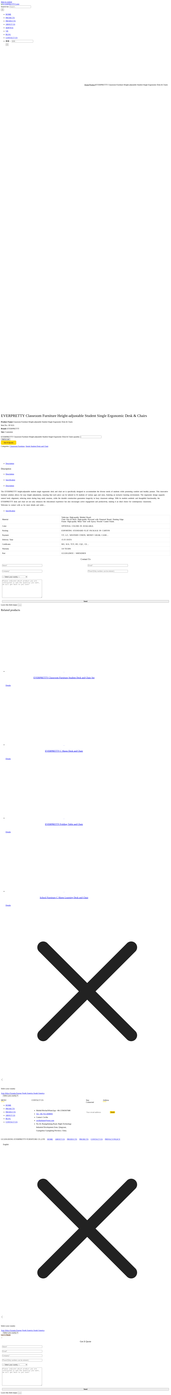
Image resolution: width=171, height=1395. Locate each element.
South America (39, 1093)
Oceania (13, 1093)
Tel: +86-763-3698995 (44, 1114)
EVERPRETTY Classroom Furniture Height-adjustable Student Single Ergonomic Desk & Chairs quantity (40, 437)
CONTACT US (97, 1139)
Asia (3, 1093)
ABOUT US (60, 1139)
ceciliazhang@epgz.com (45, 1120)
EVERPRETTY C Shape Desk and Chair (64, 751)
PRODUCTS (72, 1139)
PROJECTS (83, 1139)
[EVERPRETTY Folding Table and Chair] (64, 790)
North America (28, 1093)
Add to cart (5, 439)
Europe (19, 1093)
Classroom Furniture (17, 446)
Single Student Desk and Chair (37, 446)
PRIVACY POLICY (112, 1139)
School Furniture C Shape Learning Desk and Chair (64, 897)
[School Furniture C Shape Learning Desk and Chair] (64, 863)
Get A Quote (8, 443)
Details (8, 685)
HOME (50, 1139)
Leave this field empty (9, 605)
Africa (7, 1093)
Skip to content (6, 2)
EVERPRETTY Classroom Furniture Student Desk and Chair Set (64, 677)
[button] (85, 1144)
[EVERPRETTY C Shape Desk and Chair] (64, 716)
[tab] (88, 463)
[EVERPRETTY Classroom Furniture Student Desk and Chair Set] (64, 643)
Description (10, 463)
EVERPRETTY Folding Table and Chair (64, 824)
